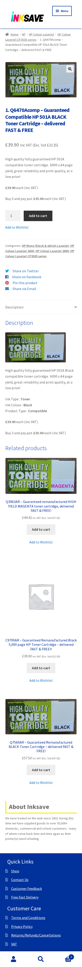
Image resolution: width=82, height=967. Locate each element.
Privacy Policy (22, 926)
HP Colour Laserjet (41, 34)
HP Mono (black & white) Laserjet (45, 246)
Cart (63, 955)
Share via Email (24, 288)
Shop (15, 871)
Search (41, 959)
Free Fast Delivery (24, 897)
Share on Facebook (26, 277)
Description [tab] (14, 307)
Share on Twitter (26, 271)
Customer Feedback (26, 888)
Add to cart (38, 215)
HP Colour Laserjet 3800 (52, 251)
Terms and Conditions (28, 917)
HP (24, 34)
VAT (14, 944)
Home (14, 34)
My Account (13, 959)
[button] (70, 69)
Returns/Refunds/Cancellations (36, 935)
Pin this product (25, 282)
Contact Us (19, 879)
